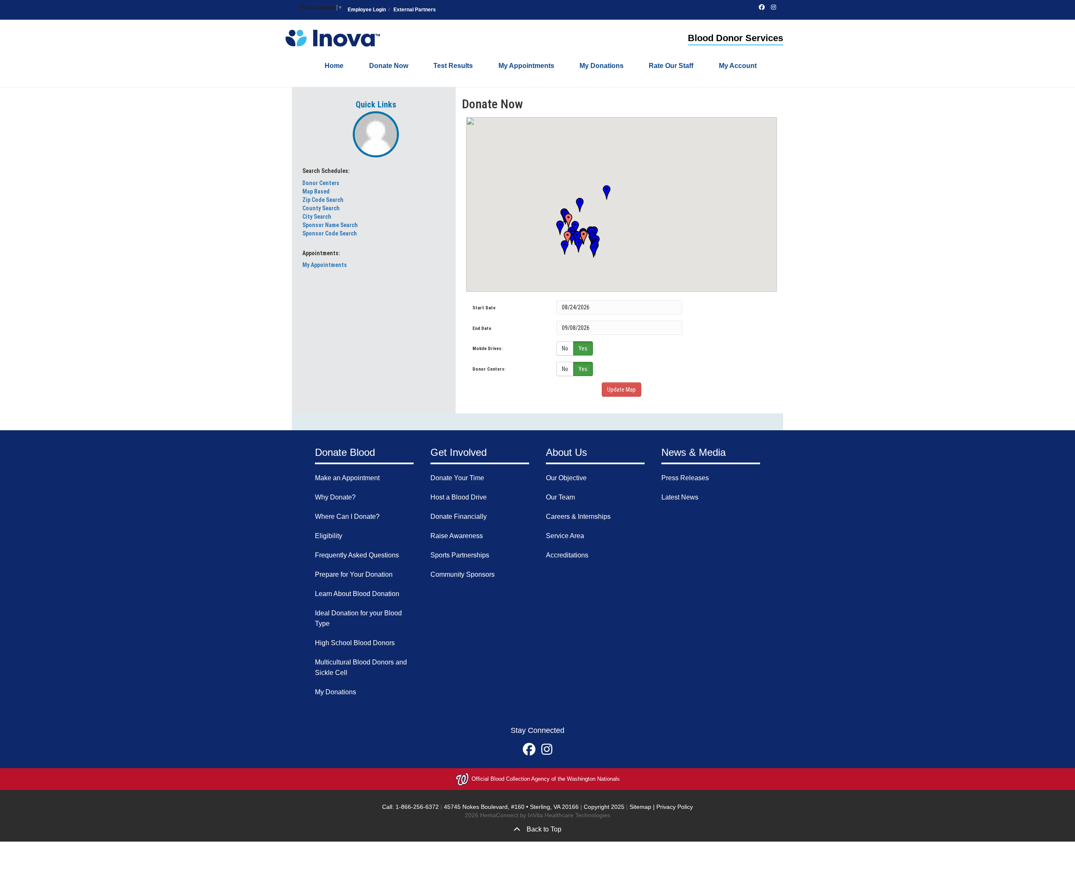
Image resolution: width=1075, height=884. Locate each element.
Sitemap (640, 806)
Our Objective (566, 477)
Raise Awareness (456, 535)
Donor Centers (320, 183)
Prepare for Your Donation (354, 574)
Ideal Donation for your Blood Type (358, 618)
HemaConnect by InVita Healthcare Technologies (545, 815)
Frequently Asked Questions (357, 555)
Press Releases (685, 477)
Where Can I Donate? (347, 516)
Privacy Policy (674, 806)
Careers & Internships (578, 516)
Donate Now (388, 65)
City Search (316, 216)
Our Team (560, 497)
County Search (321, 208)
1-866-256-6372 (416, 806)
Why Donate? (335, 497)
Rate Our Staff (671, 65)
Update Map (621, 389)
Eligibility (328, 535)
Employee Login (367, 10)
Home (334, 65)
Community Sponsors (462, 574)
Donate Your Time (457, 477)
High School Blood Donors (355, 642)
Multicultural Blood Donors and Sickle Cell (361, 667)
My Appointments (526, 65)
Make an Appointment (347, 477)
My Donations (601, 65)
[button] (603, 193)
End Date (481, 328)
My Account (738, 65)
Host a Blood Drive (458, 497)
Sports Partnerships (459, 555)
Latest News (679, 497)
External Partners (414, 10)
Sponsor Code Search (329, 233)
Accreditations (567, 555)
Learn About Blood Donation (357, 593)
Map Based (316, 191)
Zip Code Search (322, 199)
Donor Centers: (489, 369)
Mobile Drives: (487, 348)
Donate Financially (458, 516)
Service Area (565, 535)
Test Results (453, 65)
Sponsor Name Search (330, 225)
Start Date (484, 308)
